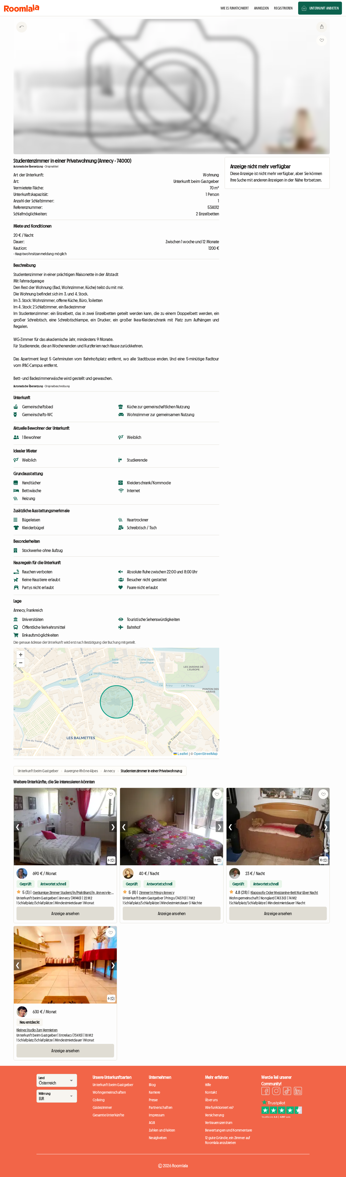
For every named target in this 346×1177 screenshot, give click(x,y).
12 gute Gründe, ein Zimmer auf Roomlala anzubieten (227, 1140)
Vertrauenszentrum (218, 1123)
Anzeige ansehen (65, 913)
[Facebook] (265, 1092)
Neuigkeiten (158, 1138)
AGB (152, 1123)
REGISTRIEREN (283, 8)
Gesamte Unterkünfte (108, 1115)
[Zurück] (21, 34)
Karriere (154, 1092)
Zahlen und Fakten (162, 1130)
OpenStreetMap (206, 753)
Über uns (211, 1100)
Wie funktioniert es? (219, 1107)
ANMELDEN (261, 8)
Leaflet (182, 753)
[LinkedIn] (298, 1092)
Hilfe (208, 1085)
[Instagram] (276, 1092)
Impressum (157, 1115)
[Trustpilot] (281, 1116)
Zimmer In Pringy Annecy (156, 893)
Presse (153, 1100)
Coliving (99, 1100)
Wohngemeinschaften (109, 1092)
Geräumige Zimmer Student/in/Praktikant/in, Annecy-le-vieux (76, 893)
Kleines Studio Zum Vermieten (37, 1030)
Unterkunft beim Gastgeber (113, 1085)
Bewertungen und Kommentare (228, 1130)
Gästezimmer (102, 1107)
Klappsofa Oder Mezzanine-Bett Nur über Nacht (284, 893)
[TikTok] (287, 1092)
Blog (152, 1085)
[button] (20, 655)
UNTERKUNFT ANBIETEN (324, 8)
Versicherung (214, 1115)
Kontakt (211, 1092)
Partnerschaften (160, 1107)
